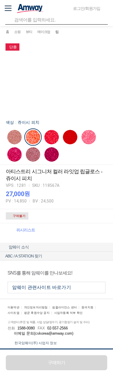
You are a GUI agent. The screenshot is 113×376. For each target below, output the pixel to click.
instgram (100, 273)
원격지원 (87, 307)
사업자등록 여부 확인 (68, 312)
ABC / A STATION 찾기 (23, 256)
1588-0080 (26, 328)
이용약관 (13, 307)
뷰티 (29, 32)
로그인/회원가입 (86, 8)
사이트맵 (13, 312)
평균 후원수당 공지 (37, 312)
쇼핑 (17, 32)
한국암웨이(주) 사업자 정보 (35, 343)
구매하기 (56, 362)
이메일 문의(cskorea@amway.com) (43, 333)
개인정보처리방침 (36, 307)
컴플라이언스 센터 (64, 307)
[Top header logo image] (30, 8)
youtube (87, 273)
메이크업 (43, 32)
